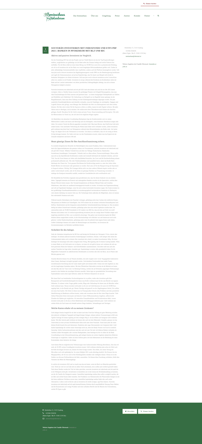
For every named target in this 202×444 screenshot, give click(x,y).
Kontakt (137, 16)
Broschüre (130, 411)
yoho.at (125, 66)
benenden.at (152, 64)
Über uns (94, 16)
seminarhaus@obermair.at (133, 56)
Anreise (127, 16)
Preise (117, 16)
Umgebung (106, 16)
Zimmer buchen (150, 3)
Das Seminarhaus (80, 16)
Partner (147, 16)
